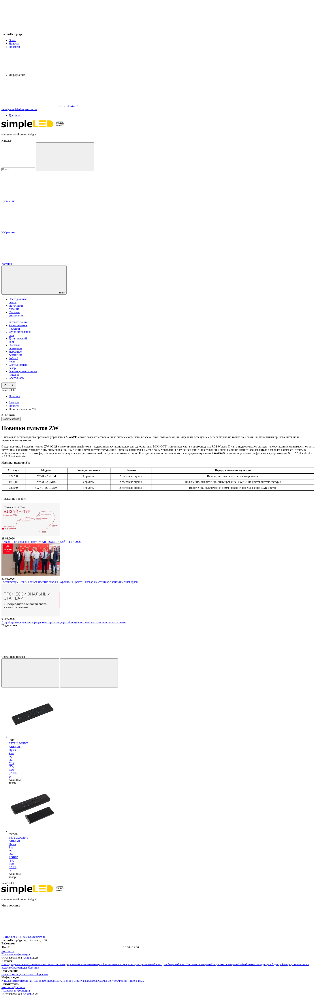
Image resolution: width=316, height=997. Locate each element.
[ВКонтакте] (28, 653)
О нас (12, 40)
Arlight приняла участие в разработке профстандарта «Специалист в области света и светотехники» (63, 622)
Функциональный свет (147, 964)
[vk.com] (28, 933)
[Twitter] (84, 653)
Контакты (31, 109)
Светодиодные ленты (14, 964)
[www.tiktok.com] (248, 933)
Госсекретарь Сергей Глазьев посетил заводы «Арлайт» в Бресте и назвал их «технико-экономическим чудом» (70, 581)
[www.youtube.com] (193, 933)
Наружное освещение (15, 353)
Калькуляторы (89, 980)
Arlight (27, 957)
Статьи (59, 980)
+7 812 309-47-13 (11, 936)
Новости (14, 43)
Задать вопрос (11, 419)
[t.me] (83, 933)
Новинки (14, 396)
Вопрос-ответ (71, 980)
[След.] (89, 672)
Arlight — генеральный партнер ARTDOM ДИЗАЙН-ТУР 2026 (41, 541)
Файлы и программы (131, 980)
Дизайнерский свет (173, 964)
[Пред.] (30, 672)
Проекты (14, 46)
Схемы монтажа (108, 980)
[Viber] (140, 653)
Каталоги (7, 980)
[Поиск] (65, 156)
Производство (17, 974)
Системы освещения (15, 346)
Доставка (14, 115)
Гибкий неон (13, 360)
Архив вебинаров (44, 980)
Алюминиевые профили (18, 327)
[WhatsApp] (28, 105)
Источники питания (16, 307)
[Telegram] (251, 653)
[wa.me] (138, 933)
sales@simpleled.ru (34, 936)
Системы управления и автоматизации (78, 964)
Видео (17, 980)
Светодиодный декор (267, 964)
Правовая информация (15, 954)
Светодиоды (16, 377)
